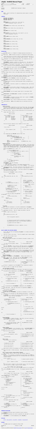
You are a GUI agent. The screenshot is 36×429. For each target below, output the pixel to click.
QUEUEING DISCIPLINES (5, 410)
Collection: (28, 3)
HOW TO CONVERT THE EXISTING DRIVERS (9, 230)
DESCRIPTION (3, 51)
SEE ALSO (3, 418)
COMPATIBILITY (4, 104)
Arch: (24, 3)
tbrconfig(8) (25, 419)
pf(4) (5, 419)
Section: (13, 3)
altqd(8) (20, 419)
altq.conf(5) (9, 419)
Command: (3, 3)
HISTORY (2, 422)
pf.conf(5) (15, 419)
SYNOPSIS (3, 16)
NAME (2, 11)
